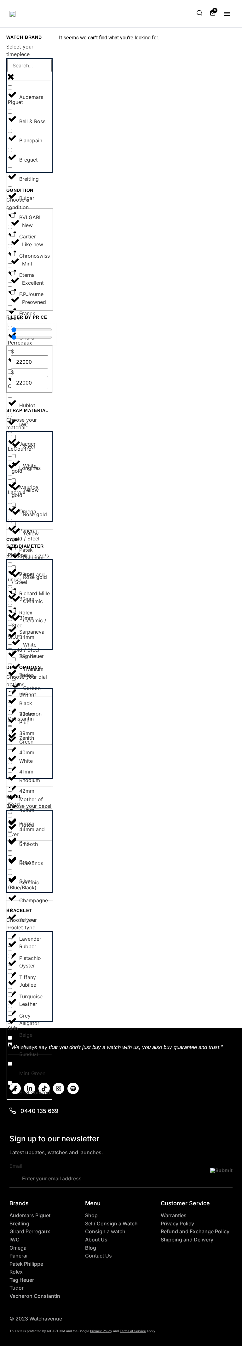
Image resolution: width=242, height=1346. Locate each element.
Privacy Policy (177, 1224)
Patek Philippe (26, 1264)
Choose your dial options (26, 680)
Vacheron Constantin (34, 1296)
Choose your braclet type (21, 924)
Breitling (19, 1224)
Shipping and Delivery (187, 1240)
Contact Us (98, 1256)
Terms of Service (133, 1331)
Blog (90, 1248)
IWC (14, 1240)
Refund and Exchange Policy (195, 1232)
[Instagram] (58, 1088)
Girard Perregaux (29, 1232)
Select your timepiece (19, 50)
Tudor (16, 1288)
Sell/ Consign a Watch (111, 1224)
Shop (91, 1215)
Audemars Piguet (29, 1215)
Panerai (18, 1256)
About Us (96, 1240)
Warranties (174, 1215)
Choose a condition (17, 203)
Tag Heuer (21, 1280)
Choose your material (21, 424)
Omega (17, 1248)
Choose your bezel (28, 806)
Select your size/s (27, 555)
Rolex (16, 1272)
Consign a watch (105, 1232)
